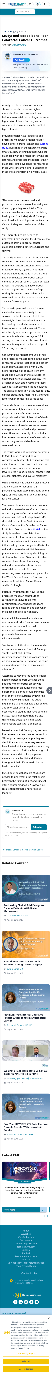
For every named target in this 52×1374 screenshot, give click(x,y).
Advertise (26, 1233)
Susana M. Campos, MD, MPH (20, 1025)
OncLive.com (26, 1240)
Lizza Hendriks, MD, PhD (17, 915)
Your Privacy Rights (26, 1265)
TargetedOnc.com (26, 1246)
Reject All (26, 1361)
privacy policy (13, 835)
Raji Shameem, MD (34, 1078)
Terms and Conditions (26, 1256)
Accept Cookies (26, 1369)
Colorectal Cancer (11, 849)
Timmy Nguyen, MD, (16, 1078)
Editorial (26, 1249)
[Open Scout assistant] (38, 4)
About (26, 1230)
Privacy (26, 1259)
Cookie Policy (23, 1348)
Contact (26, 1253)
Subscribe (37, 827)
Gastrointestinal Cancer (32, 849)
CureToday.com (26, 1237)
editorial (35, 529)
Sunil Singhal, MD (15, 969)
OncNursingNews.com (26, 1243)
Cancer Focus (23, 11)
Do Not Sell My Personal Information (26, 1262)
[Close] (49, 1318)
